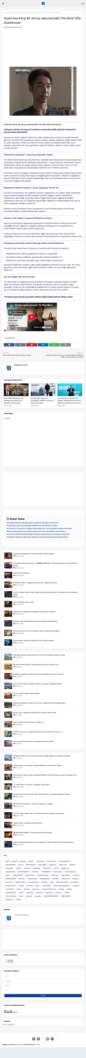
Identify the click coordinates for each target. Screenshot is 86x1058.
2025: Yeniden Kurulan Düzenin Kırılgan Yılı (28, 722)
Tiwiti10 (7, 27)
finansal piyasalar (70, 872)
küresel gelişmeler (33, 882)
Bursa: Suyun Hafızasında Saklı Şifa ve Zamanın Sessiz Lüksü (34, 713)
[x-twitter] (38, 1038)
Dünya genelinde (15, 12)
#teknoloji (23, 861)
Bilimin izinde (63, 865)
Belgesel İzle (52, 865)
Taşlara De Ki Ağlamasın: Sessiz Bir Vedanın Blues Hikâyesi (34, 554)
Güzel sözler (55, 875)
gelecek (7, 875)
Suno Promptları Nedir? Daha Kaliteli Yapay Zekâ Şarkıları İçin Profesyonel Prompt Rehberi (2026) (45, 593)
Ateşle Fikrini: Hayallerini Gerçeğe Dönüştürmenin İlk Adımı (34, 612)
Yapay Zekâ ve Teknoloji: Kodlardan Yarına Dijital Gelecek (33, 640)
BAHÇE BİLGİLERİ (31, 865)
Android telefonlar (64, 861)
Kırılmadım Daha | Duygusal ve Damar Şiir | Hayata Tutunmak (35, 583)
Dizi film (56, 868)
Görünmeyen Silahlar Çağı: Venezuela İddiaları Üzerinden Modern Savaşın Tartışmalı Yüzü (45, 775)
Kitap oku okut (65, 878)
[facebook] (33, 1038)
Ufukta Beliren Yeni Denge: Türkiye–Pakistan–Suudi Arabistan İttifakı (37, 765)
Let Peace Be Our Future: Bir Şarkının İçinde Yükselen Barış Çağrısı (36, 631)
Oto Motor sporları (10, 885)
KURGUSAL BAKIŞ (20, 882)
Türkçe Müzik (29, 892)
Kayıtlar (10, 960)
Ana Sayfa (7, 12)
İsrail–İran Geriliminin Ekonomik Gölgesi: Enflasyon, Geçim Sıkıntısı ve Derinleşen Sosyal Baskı (38, 534)
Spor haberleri (9, 889)
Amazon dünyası (51, 861)
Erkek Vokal (35, 872)
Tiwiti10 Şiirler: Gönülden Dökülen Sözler (27, 823)
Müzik (51, 882)
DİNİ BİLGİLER (47, 868)
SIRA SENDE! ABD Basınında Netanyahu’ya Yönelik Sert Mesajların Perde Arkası (13, 400)
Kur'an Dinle (9, 882)
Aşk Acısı (20, 865)
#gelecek (15, 861)
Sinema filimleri (46, 885)
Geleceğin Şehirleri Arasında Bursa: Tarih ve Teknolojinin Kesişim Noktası (39, 655)
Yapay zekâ (29, 896)
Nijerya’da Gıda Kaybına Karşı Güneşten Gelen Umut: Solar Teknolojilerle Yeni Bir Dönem (36, 531)
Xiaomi (21, 896)
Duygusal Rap (65, 868)
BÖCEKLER (72, 865)
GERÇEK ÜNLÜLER (18, 875)
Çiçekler (18, 868)
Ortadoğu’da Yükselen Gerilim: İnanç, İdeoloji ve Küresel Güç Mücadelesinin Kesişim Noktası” (38, 537)
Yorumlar (10, 962)
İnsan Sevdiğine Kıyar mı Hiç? (23, 602)
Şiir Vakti (26, 889)
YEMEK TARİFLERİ (65, 896)
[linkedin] (52, 1038)
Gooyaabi (37, 1044)
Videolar (67, 892)
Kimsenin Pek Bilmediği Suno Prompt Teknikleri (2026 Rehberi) (35, 621)
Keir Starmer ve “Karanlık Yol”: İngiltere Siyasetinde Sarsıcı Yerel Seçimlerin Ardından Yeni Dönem (69, 400)
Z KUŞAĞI (18, 899)
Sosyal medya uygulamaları (62, 885)
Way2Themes (19, 1044)
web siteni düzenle (10, 896)
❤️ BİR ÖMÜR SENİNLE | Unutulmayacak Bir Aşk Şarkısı (32, 833)
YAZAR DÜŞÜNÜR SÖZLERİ (51, 896)
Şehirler (19, 889)
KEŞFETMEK (55, 878)
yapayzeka (38, 896)
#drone (7, 861)
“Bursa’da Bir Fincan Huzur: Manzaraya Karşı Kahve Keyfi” (33, 741)
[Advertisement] (43, 49)
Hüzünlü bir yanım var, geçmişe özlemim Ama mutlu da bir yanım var (37, 732)
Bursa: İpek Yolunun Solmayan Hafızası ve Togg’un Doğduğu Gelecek (37, 684)
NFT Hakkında (74, 882)
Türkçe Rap (39, 892)
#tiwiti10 (31, 861)
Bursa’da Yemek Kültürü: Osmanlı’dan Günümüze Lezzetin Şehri (35, 665)
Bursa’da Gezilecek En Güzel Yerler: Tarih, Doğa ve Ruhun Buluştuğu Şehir (39, 703)
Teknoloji (69, 889)
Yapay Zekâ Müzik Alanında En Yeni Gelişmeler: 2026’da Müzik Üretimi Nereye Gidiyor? (43, 842)
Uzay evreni (58, 892)
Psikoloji (21, 885)
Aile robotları (40, 861)
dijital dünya (36, 868)
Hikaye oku (22, 878)
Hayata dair (76, 875)
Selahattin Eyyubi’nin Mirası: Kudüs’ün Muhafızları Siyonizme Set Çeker (38, 674)
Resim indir (30, 885)
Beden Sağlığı (42, 865)
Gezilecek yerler (30, 875)
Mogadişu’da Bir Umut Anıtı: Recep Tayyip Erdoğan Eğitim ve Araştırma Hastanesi (42, 756)
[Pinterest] (43, 1037)
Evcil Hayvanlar (57, 872)
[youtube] (47, 1038)
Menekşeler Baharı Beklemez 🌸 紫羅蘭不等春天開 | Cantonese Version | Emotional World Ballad (45, 564)
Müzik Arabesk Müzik (62, 882)
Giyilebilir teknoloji (43, 875)
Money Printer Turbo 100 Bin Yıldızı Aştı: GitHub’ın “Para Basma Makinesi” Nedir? (41, 794)
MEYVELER (44, 882)
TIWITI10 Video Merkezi (21, 573)
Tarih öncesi (35, 889)
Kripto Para (75, 878)
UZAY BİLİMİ (49, 892)
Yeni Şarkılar (9, 899)
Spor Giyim (76, 885)
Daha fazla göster (24, 915)
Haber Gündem (65, 875)
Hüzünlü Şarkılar (32, 878)
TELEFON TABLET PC (10, 892)
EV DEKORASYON (46, 872)
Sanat (37, 885)
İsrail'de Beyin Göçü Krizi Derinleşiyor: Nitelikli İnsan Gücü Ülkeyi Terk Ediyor (42, 400)
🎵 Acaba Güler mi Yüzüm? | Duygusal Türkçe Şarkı (31, 785)
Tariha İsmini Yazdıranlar (49, 889)
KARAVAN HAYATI (45, 878)
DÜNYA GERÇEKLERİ (23, 872)
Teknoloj (61, 889)
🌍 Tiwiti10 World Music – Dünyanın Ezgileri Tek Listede (33, 804)
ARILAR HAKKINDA (10, 865)
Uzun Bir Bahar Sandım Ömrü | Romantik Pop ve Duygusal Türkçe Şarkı (38, 813)
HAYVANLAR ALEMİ (10, 878)
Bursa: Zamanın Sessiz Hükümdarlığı (26, 693)
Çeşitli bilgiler (9, 868)
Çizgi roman (27, 868)
